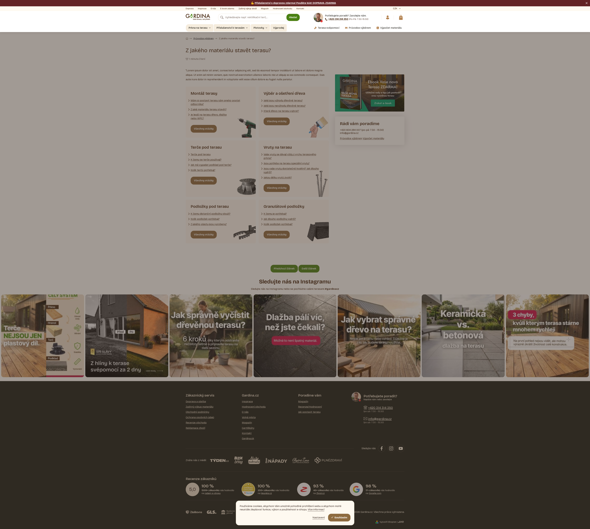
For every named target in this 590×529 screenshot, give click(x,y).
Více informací (316, 509)
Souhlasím (340, 517)
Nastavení (319, 517)
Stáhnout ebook (324, 285)
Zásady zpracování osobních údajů (324, 295)
